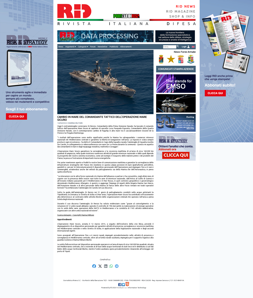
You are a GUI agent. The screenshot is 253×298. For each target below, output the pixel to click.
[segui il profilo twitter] (123, 284)
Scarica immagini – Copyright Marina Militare (75, 215)
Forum (93, 46)
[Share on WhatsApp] (111, 266)
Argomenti (70, 46)
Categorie (82, 46)
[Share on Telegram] (117, 266)
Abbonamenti (126, 46)
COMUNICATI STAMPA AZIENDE (176, 69)
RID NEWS (186, 6)
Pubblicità (114, 46)
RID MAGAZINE (181, 11)
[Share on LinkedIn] (105, 266)
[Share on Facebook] (94, 266)
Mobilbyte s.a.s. (122, 288)
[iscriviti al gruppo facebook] (119, 284)
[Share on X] (100, 266)
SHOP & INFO (182, 16)
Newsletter (102, 46)
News (60, 46)
